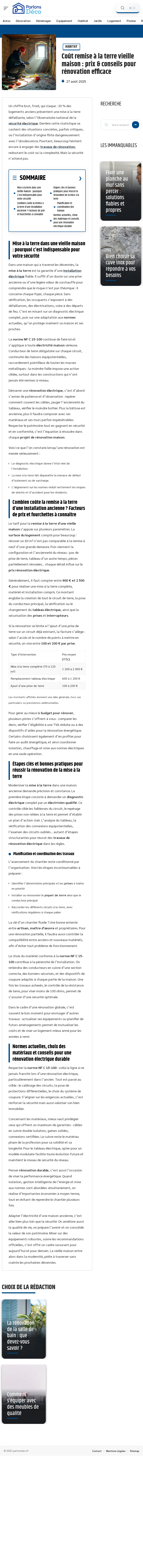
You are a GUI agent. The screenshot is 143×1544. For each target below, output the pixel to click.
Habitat (71, 46)
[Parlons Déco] (27, 8)
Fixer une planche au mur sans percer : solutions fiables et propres (117, 191)
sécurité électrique (23, 123)
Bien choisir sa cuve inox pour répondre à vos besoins (121, 266)
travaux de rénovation (57, 146)
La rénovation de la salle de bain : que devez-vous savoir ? (20, 1335)
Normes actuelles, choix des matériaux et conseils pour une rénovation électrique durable (66, 220)
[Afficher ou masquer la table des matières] (64, 178)
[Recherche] (122, 8)
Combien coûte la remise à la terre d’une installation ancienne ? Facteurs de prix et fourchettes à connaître (31, 208)
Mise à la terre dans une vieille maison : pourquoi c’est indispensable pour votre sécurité (29, 193)
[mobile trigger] (7, 8)
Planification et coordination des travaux (65, 207)
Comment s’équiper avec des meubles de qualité (23, 1404)
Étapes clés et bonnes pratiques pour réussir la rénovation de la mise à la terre (66, 193)
